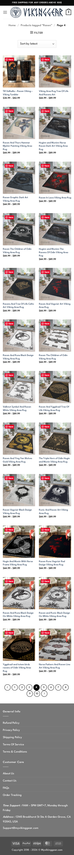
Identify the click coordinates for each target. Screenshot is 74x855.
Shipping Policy (12, 737)
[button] (5, 12)
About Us (8, 773)
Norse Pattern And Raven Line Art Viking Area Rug (54, 666)
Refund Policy (11, 723)
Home (12, 25)
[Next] (44, 694)
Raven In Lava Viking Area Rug (55, 198)
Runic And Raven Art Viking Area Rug (53, 511)
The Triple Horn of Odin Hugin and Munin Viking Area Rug (54, 460)
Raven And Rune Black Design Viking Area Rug (18, 357)
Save (11, 59)
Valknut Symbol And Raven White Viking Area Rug (17, 408)
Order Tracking (12, 795)
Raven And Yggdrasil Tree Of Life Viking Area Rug (54, 408)
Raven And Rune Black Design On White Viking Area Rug (18, 614)
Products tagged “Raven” (36, 25)
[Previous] (7, 687)
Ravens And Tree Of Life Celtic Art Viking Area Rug (18, 305)
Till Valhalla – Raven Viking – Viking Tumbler (18, 93)
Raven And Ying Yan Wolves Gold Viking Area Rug (17, 460)
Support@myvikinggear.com (20, 828)
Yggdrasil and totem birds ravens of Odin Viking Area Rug (17, 667)
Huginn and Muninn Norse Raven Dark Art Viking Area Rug (53, 146)
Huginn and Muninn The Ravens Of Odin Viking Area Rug (53, 252)
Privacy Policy (11, 730)
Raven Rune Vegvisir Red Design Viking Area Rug (52, 563)
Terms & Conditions (15, 751)
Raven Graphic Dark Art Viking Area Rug (15, 199)
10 (37, 693)
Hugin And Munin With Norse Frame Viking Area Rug (18, 563)
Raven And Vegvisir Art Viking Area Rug (54, 305)
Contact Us (9, 780)
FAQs (6, 788)
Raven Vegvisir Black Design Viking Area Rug (17, 511)
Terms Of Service (13, 744)
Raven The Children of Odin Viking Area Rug (17, 250)
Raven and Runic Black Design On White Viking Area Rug (54, 614)
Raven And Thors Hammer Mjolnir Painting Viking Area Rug (17, 146)
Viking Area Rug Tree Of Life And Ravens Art (53, 93)
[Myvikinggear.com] (36, 12)
